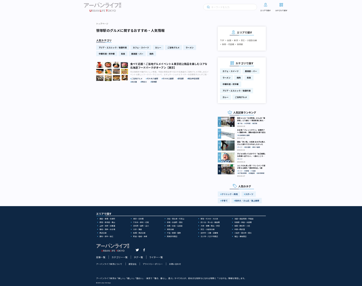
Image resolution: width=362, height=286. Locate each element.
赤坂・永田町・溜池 (175, 222)
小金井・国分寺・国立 (243, 233)
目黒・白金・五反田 (175, 226)
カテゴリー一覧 (120, 257)
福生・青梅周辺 (240, 236)
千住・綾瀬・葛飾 (174, 233)
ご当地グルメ (173, 47)
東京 (236, 40)
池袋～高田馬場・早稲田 (243, 218)
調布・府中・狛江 (106, 236)
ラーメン (190, 47)
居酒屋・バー (137, 53)
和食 (123, 53)
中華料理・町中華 (107, 53)
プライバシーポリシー (153, 264)
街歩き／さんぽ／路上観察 (247, 200)
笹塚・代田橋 (228, 44)
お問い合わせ (175, 264)
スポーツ (249, 194)
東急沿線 (170, 229)
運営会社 (133, 264)
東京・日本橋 (138, 218)
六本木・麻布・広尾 (141, 222)
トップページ (102, 23)
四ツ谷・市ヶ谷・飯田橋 (210, 222)
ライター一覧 (156, 257)
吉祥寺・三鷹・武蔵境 (209, 233)
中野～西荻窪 (239, 229)
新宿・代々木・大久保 (209, 218)
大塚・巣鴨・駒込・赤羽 (210, 226)
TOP (222, 40)
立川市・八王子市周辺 (209, 236)
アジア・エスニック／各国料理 (113, 47)
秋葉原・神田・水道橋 (243, 222)
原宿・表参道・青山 (107, 222)
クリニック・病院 (230, 194)
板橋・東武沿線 (139, 233)
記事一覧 (100, 257)
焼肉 (151, 53)
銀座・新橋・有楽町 (107, 218)
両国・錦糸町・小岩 (242, 226)
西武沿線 (103, 233)
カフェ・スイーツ (141, 47)
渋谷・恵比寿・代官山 (175, 218)
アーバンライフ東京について (109, 264)
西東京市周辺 (172, 236)
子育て (225, 200)
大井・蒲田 (137, 229)
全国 (229, 40)
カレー (158, 47)
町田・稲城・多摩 (140, 236)
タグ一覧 (138, 257)
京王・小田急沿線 (249, 40)
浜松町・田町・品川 (141, 226)
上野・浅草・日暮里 (107, 226)
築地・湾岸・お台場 (107, 229)
